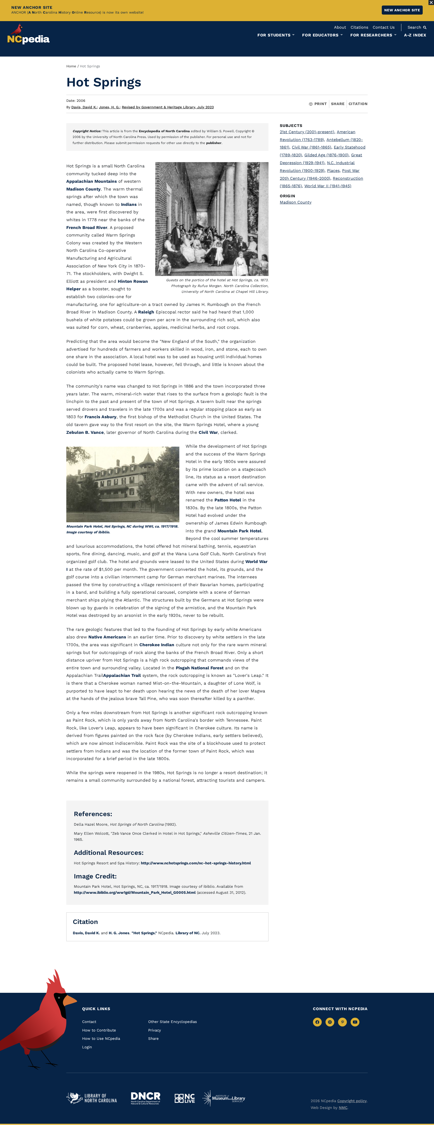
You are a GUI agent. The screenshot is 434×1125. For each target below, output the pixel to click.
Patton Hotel (227, 499)
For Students (274, 35)
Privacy (154, 1030)
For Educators (320, 35)
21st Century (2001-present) (307, 131)
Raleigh (146, 311)
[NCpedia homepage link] (29, 33)
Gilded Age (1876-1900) (327, 155)
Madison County (83, 189)
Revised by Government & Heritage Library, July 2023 (168, 107)
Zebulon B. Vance (85, 432)
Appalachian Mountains (91, 181)
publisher (214, 143)
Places (334, 170)
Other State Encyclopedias (172, 1021)
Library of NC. (188, 933)
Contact (89, 1021)
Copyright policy (352, 1101)
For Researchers (371, 35)
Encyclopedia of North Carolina (164, 131)
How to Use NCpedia (101, 1038)
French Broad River (86, 227)
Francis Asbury (100, 416)
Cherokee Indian (156, 644)
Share (338, 104)
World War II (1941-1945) (327, 185)
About (340, 27)
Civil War (208, 432)
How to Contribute (99, 1030)
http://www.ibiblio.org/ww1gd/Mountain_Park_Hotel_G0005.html (135, 892)
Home (71, 66)
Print (320, 104)
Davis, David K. (84, 107)
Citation (358, 104)
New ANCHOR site (402, 10)
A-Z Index (415, 35)
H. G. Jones (119, 933)
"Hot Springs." (144, 933)
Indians (129, 204)
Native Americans (107, 636)
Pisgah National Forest (200, 667)
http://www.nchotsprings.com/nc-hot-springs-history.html (196, 863)
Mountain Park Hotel (239, 530)
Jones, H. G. (110, 107)
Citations (359, 27)
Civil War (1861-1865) (312, 147)
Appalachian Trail (122, 675)
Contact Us (384, 27)
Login (87, 1047)
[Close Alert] (431, 2)
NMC (343, 1107)
